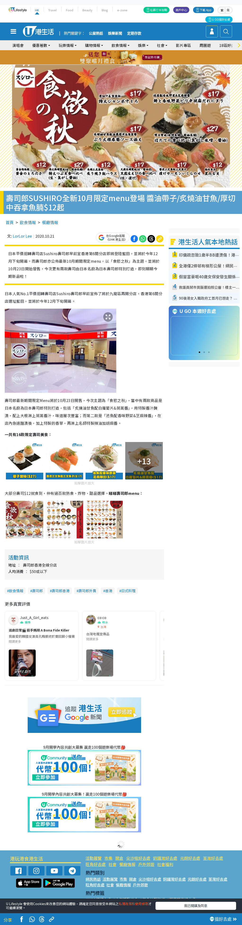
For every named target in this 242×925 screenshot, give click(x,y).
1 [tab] (110, 52)
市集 (108, 858)
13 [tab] (112, 63)
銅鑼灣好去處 (165, 858)
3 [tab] (119, 52)
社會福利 (165, 864)
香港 (108, 590)
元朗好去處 (190, 858)
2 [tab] (115, 52)
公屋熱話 (96, 33)
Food (69, 10)
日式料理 (128, 590)
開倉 (119, 858)
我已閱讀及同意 (195, 905)
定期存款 (134, 33)
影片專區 (183, 45)
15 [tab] (122, 63)
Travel (52, 10)
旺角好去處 (96, 864)
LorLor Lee (22, 236)
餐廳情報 (50, 222)
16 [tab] (127, 63)
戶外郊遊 (146, 864)
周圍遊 (205, 45)
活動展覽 (94, 858)
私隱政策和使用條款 (133, 903)
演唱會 (18, 45)
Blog (105, 10)
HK (37, 10)
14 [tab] (117, 63)
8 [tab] (115, 57)
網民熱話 (93, 879)
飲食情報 (28, 222)
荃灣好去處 (213, 858)
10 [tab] (124, 57)
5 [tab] (129, 52)
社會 (112, 864)
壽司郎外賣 (87, 590)
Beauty (87, 10)
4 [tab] (124, 52)
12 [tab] (134, 57)
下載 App (206, 10)
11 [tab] (129, 57)
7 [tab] (110, 57)
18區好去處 (229, 45)
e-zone (122, 10)
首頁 (10, 222)
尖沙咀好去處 (138, 858)
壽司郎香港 (60, 590)
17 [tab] (131, 63)
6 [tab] (134, 52)
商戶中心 (181, 10)
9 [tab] (119, 57)
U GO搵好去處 (221, 19)
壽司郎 (37, 590)
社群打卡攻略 (158, 10)
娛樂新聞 (115, 33)
